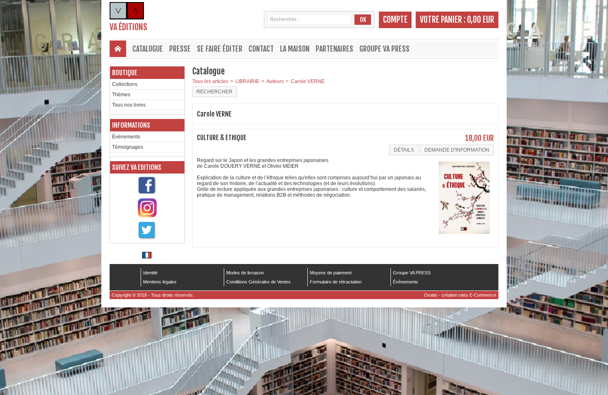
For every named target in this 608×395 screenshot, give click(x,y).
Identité (150, 272)
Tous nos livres (129, 105)
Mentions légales (160, 281)
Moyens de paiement (331, 272)
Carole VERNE (308, 81)
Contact (261, 48)
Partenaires (334, 48)
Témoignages (127, 147)
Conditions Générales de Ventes (258, 281)
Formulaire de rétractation (335, 281)
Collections (124, 84)
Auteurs (275, 81)
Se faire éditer (219, 48)
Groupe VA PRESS (384, 48)
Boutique (124, 73)
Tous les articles (210, 81)
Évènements (126, 137)
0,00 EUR (480, 19)
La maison (294, 48)
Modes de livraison (245, 272)
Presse (180, 48)
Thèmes (121, 95)
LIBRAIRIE (247, 81)
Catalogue (147, 48)
